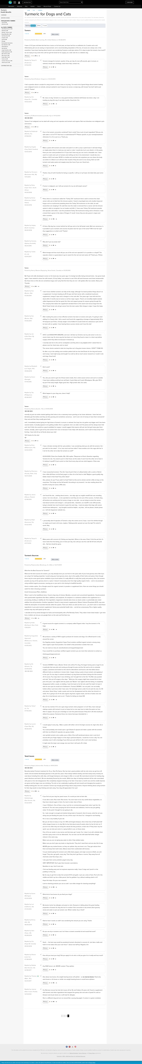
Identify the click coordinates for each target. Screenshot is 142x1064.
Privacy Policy (92, 1053)
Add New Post (27, 2)
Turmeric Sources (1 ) (7, 60)
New (39, 25)
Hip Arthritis (4, 48)
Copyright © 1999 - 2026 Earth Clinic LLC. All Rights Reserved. (71, 1056)
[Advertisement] (37, 1031)
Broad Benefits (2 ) (6, 34)
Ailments (19, 6)
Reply (27, 56)
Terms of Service (82, 1053)
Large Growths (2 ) (6, 50)
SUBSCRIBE (130, 2)
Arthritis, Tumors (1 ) (7, 32)
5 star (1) (27, 558)
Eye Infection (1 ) (6, 44)
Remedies (11, 6)
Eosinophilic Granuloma (7, 43)
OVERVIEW (3, 15)
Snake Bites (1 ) (6, 57)
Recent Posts (47, 6)
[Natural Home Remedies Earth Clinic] (10, 2)
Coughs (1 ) (5, 37)
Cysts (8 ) (4, 22)
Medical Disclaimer (74, 1053)
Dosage (3, 41)
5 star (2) (27, 33)
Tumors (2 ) (5, 59)
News (39, 6)
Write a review (55, 34)
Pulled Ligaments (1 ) (7, 52)
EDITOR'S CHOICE (5, 18)
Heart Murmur (5, 46)
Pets (26, 6)
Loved (45, 25)
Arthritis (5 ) (5, 24)
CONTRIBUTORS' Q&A (6, 65)
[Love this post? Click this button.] (53, 67)
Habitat (32, 6)
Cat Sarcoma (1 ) (6, 36)
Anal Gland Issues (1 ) (7, 28)
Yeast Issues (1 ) (6, 62)
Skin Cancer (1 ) (6, 53)
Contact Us (57, 6)
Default (33, 25)
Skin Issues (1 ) (5, 55)
